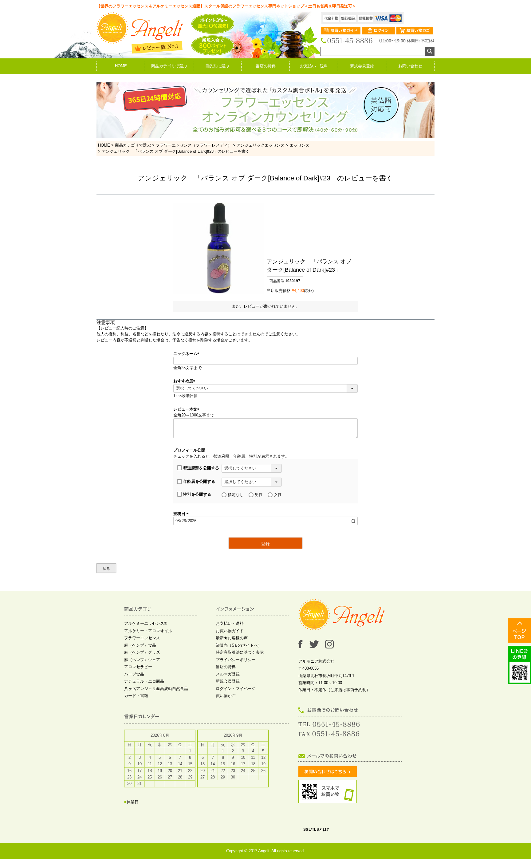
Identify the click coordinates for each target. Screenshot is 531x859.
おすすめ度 (185, 381)
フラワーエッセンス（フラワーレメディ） (194, 145)
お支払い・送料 (314, 66)
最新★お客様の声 (232, 638)
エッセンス (299, 145)
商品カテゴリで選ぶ (169, 66)
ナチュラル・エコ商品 (144, 681)
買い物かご (226, 695)
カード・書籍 (136, 695)
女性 (278, 494)
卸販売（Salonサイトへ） (239, 645)
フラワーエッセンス (142, 638)
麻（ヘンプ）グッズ (142, 652)
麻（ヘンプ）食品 (140, 645)
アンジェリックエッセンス (261, 145)
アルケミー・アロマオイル (148, 630)
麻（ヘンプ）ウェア (142, 659)
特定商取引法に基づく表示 (240, 652)
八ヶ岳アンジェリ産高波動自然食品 (156, 688)
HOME (121, 66)
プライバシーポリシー (236, 659)
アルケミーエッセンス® (145, 623)
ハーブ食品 (134, 674)
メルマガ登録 (228, 674)
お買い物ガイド (230, 630)
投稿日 (182, 513)
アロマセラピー (138, 666)
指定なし (236, 494)
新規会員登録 (362, 66)
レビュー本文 (187, 409)
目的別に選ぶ (217, 66)
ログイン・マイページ (236, 688)
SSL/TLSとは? (316, 829)
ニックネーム (187, 353)
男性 (259, 494)
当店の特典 (266, 66)
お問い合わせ (410, 66)
